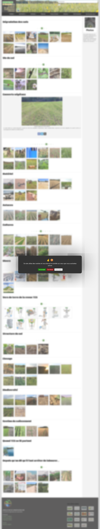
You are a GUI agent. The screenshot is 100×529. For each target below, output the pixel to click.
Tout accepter (42, 269)
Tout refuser (50, 269)
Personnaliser (58, 269)
